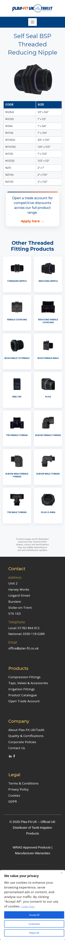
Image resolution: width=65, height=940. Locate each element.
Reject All (34, 933)
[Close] (62, 873)
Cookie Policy (28, 906)
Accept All (34, 915)
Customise (34, 924)
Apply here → (32, 221)
